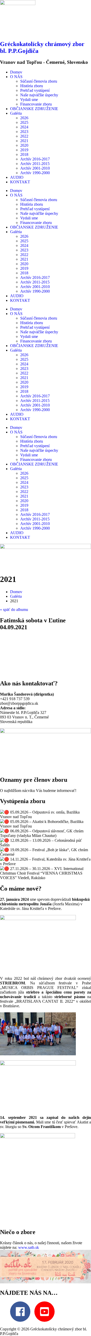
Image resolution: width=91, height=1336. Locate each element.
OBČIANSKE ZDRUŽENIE (34, 109)
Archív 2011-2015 (35, 163)
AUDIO (17, 177)
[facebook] (21, 1311)
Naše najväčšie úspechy (39, 95)
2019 (24, 150)
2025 (24, 122)
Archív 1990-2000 (35, 173)
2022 (24, 136)
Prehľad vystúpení (35, 90)
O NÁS (16, 76)
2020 (24, 145)
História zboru (31, 86)
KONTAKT (20, 182)
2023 (24, 131)
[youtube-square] (46, 1311)
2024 (24, 127)
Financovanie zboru (36, 104)
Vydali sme (29, 99)
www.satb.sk (28, 1247)
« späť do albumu (14, 609)
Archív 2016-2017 (35, 159)
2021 (24, 141)
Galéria (16, 113)
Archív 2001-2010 (35, 168)
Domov (16, 72)
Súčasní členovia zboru (38, 81)
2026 (24, 118)
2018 (24, 154)
